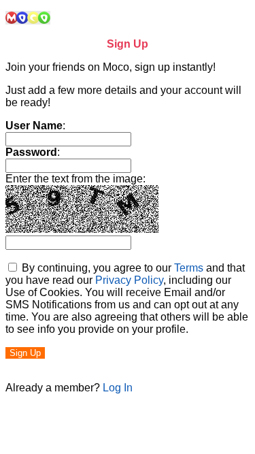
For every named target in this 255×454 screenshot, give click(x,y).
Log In (118, 387)
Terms (188, 268)
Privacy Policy (129, 280)
